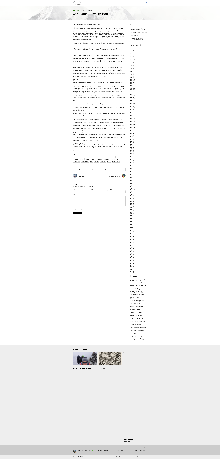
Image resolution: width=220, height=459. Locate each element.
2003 (131, 88)
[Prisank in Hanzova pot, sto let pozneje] (110, 358)
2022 (131, 59)
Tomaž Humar (139, 333)
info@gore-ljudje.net (143, 456)
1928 (131, 201)
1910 (131, 228)
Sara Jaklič (103, 161)
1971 (131, 136)
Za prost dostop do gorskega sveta (84, 451)
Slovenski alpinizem (134, 327)
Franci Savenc (142, 288)
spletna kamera (133, 329)
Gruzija (118, 156)
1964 (131, 147)
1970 (131, 138)
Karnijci (87, 159)
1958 (131, 156)
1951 (131, 166)
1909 (131, 230)
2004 (131, 86)
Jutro (137, 298)
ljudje (140, 301)
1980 (131, 123)
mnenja (137, 307)
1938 (131, 186)
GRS (139, 291)
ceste (139, 283)
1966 (131, 144)
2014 (131, 71)
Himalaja (140, 292)
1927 (131, 203)
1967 (131, 142)
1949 (131, 169)
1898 (131, 247)
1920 (131, 213)
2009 (131, 79)
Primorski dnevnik (134, 321)
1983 (131, 118)
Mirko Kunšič (140, 306)
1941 (131, 182)
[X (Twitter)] (92, 169)
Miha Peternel (133, 306)
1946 (131, 174)
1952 (131, 165)
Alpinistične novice (82, 156)
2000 (131, 92)
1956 (131, 159)
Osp (91, 161)
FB (132, 286)
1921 (131, 212)
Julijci (81, 159)
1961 (131, 151)
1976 (131, 129)
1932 (131, 195)
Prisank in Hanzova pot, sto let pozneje (138, 32)
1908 (131, 231)
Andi (139, 280)
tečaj (143, 332)
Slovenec (139, 324)
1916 (131, 219)
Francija (136, 288)
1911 (131, 227)
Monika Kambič (85, 161)
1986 (131, 114)
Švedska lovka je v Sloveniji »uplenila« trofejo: (102, 451)
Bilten (135, 283)
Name (74, 189)
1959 (131, 154)
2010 (131, 77)
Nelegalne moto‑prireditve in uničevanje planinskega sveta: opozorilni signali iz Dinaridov (136, 40)
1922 (131, 210)
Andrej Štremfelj (134, 282)
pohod (138, 318)
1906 (131, 234)
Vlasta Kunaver (115, 161)
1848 (131, 272)
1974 (131, 132)
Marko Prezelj (115, 159)
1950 (131, 168)
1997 (131, 97)
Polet (142, 318)
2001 (131, 91)
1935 (131, 191)
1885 (131, 262)
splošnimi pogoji (82, 209)
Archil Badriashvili (92, 156)
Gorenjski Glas (140, 289)
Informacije (134, 2)
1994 (131, 101)
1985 (131, 115)
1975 (131, 130)
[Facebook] (146, 2)
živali (136, 341)
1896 (131, 250)
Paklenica (141, 312)
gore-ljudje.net (77, 4)
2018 (131, 65)
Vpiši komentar (76, 194)
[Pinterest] (105, 169)
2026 (131, 53)
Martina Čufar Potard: (134, 35)
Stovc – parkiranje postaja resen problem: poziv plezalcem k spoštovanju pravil (137, 46)
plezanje (133, 318)
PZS (143, 321)
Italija (143, 294)
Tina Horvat (133, 333)
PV (140, 321)
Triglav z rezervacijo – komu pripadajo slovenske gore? (140, 451)
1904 (131, 238)
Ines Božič (76, 159)
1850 (131, 271)
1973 (131, 133)
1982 (131, 120)
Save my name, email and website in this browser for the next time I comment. (88, 207)
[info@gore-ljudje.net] (137, 456)
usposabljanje (139, 336)
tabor (108, 161)
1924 (131, 207)
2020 (131, 62)
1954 (131, 162)
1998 (131, 95)
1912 (131, 225)
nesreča (133, 310)
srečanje (140, 329)
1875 (131, 266)
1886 (131, 260)
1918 (131, 216)
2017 (131, 67)
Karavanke (139, 300)
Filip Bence (141, 286)
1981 (131, 121)
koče (132, 301)
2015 (131, 70)
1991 (131, 106)
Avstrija (99, 156)
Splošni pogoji (110, 456)
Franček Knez (133, 289)
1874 (131, 268)
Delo (138, 285)
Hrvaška (132, 294)
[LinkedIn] (119, 169)
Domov (124, 2)
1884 (131, 263)
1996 (131, 98)
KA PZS (142, 298)
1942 (131, 180)
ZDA (136, 339)
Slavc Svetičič (133, 324)
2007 (131, 82)
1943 (131, 179)
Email (92, 189)
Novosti (129, 2)
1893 (131, 254)
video (132, 338)
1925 (131, 206)
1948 (131, 171)
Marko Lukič (138, 303)
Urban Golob (133, 336)
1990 (131, 107)
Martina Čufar (77, 161)
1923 (131, 209)
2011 (131, 76)
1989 (131, 109)
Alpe (75, 156)
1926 (131, 204)
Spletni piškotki (103, 456)
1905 (131, 236)
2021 (131, 61)
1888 (131, 259)
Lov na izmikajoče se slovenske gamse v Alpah (120, 451)
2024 (131, 56)
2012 (131, 74)
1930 (131, 198)
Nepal (139, 309)
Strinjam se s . (79, 209)
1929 (131, 200)
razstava (96, 161)
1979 (131, 124)
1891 (131, 257)
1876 (131, 265)
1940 (131, 183)
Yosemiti (132, 339)
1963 (131, 148)
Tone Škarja (140, 335)
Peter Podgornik (139, 315)
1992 (131, 104)
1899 (131, 245)
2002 (131, 89)
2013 (131, 73)
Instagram (138, 294)
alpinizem (133, 280)
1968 (131, 141)
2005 (131, 85)
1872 (131, 269)
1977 (131, 127)
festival (136, 286)
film (131, 288)
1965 (131, 145)
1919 (131, 215)
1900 (131, 244)
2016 (131, 68)
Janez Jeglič (133, 297)
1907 (131, 233)
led (135, 301)
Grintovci (113, 156)
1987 (131, 112)
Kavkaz (92, 159)
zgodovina (141, 339)
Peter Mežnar (133, 315)
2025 (131, 55)
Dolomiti (143, 285)
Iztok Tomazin (137, 295)
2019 (131, 64)
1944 (131, 177)
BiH (131, 283)
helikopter (133, 292)
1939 (131, 185)
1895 (131, 251)
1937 (131, 188)
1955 (131, 160)
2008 (131, 80)
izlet (131, 295)
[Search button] (117, 3)
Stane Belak (141, 330)
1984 (131, 117)
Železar (132, 341)
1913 (131, 224)
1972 (131, 135)
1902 (131, 241)
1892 (131, 256)
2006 (131, 83)
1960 (131, 153)
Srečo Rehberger (133, 330)
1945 (131, 176)
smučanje (142, 327)
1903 (131, 239)
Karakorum (132, 300)
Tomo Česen (133, 335)
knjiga (144, 300)
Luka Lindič (133, 303)
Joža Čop (139, 297)
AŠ (144, 282)
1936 (131, 189)
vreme (144, 338)
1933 (131, 194)
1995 (131, 100)
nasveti (143, 307)
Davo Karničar (133, 285)
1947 (131, 172)
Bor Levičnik (106, 156)
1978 (131, 126)
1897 (131, 248)
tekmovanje (138, 332)
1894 (131, 253)
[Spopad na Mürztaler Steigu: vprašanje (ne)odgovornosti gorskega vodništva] (85, 358)
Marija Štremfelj (107, 159)
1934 (131, 192)
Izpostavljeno (141, 2)
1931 (131, 197)
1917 (131, 218)
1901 (131, 242)
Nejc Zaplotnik (133, 309)
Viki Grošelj (138, 338)
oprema (132, 312)
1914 (131, 222)
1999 (131, 94)
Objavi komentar (77, 213)
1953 (131, 163)
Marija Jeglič (99, 159)
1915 (131, 221)
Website (110, 189)
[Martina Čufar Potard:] (135, 395)
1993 (131, 103)
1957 (131, 157)
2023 (131, 58)
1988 (131, 110)
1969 (131, 139)
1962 (131, 150)
